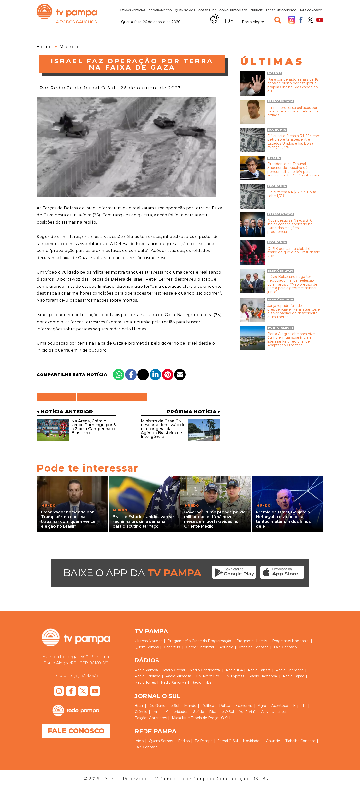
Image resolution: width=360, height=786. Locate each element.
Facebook (301, 20)
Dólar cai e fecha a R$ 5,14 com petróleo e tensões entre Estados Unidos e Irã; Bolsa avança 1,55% (294, 141)
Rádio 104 (234, 670)
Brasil (139, 705)
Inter (157, 712)
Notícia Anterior (67, 412)
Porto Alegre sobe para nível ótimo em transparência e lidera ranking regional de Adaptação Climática (291, 339)
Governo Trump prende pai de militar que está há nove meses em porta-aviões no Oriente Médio (215, 519)
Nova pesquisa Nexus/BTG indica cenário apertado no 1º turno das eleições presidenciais (291, 226)
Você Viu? (247, 712)
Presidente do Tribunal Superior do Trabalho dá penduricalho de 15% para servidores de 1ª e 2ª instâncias (293, 169)
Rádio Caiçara (259, 670)
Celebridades (177, 712)
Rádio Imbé (202, 682)
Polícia (224, 705)
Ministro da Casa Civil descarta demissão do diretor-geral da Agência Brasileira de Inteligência (163, 429)
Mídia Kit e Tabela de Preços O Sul (201, 718)
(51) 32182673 (85, 675)
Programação (179, 641)
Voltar (58, 397)
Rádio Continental (205, 670)
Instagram (291, 20)
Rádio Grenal (174, 670)
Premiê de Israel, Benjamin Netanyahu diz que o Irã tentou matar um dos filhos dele (283, 519)
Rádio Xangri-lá (173, 682)
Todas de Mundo (111, 397)
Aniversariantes (274, 712)
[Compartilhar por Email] (180, 374)
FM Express (234, 676)
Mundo (69, 46)
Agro (262, 705)
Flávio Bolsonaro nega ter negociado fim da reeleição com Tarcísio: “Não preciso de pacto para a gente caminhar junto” (292, 284)
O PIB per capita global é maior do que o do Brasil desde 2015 (293, 252)
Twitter (310, 20)
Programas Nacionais (290, 641)
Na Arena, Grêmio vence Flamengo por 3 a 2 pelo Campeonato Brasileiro (94, 427)
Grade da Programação (211, 641)
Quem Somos (185, 10)
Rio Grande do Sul (164, 705)
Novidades (252, 741)
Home (45, 46)
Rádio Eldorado (147, 676)
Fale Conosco (311, 10)
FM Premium (207, 676)
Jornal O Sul (228, 741)
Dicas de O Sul (221, 712)
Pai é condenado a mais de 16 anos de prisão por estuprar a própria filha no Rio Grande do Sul (292, 85)
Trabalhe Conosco (281, 10)
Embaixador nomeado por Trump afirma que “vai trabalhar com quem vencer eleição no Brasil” (69, 519)
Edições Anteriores (151, 718)
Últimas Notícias (132, 10)
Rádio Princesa (178, 676)
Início (139, 741)
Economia (244, 705)
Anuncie (256, 10)
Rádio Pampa (146, 670)
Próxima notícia (191, 412)
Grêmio (141, 712)
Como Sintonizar (233, 10)
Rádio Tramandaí (263, 676)
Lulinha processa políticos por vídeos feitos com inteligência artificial (292, 111)
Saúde (198, 712)
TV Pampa (67, 13)
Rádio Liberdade (290, 670)
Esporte (300, 705)
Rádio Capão (293, 676)
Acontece (279, 705)
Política (208, 705)
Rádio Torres (145, 682)
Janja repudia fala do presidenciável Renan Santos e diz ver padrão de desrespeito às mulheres (293, 311)
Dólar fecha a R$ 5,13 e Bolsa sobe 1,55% (291, 194)
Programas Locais (251, 641)
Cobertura (207, 10)
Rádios (184, 741)
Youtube (319, 20)
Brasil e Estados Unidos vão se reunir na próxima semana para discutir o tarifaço (143, 521)
